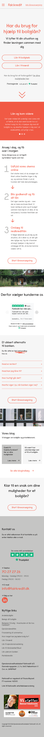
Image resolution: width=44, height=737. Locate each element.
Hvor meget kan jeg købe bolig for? (15, 637)
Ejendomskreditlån (9, 629)
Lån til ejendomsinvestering (12, 644)
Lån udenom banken (10, 652)
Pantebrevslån (7, 656)
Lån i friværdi (22, 66)
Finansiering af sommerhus (12, 633)
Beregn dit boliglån (9, 619)
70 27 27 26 (11, 572)
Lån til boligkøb (22, 58)
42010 (15, 681)
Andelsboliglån (7, 616)
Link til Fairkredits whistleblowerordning (18, 686)
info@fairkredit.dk (15, 589)
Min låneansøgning (34, 5)
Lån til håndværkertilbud (11, 648)
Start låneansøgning (22, 261)
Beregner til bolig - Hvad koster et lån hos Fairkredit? (18, 624)
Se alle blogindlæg (20, 471)
